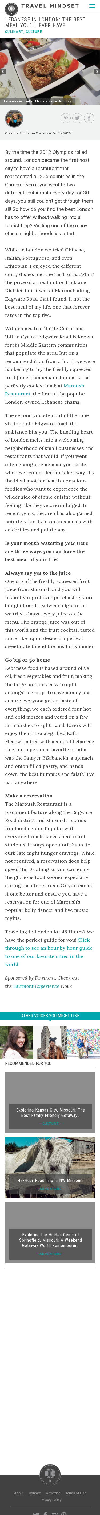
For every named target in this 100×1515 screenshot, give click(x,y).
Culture (34, 32)
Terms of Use (76, 1493)
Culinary (14, 32)
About (19, 1493)
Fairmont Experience (36, 986)
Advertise (53, 1493)
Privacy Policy (51, 1500)
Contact (35, 1493)
